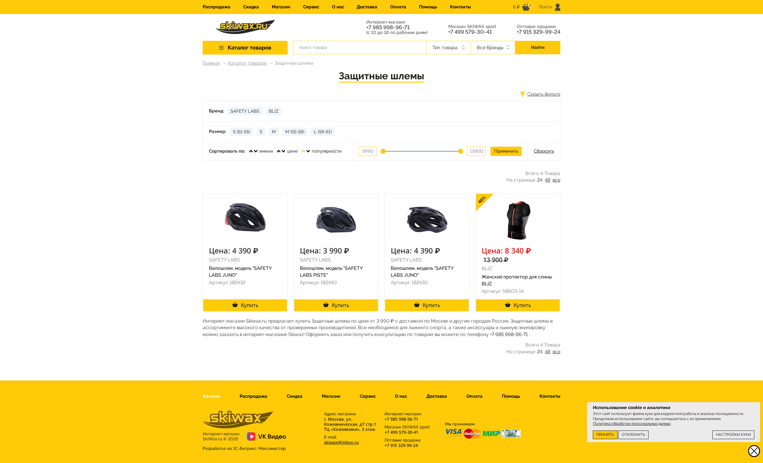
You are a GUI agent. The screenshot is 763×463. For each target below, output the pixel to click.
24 (539, 180)
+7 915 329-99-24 (538, 32)
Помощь (428, 7)
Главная (211, 63)
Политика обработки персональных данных (632, 423)
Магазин (281, 7)
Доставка (367, 7)
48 (547, 180)
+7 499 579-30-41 (470, 32)
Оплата (398, 7)
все (556, 180)
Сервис (311, 7)
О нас (338, 7)
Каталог (211, 396)
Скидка (251, 7)
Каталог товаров (247, 63)
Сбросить (544, 151)
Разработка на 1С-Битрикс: (244, 448)
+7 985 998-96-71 (388, 27)
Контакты (460, 7)
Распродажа (216, 7)
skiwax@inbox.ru (341, 442)
